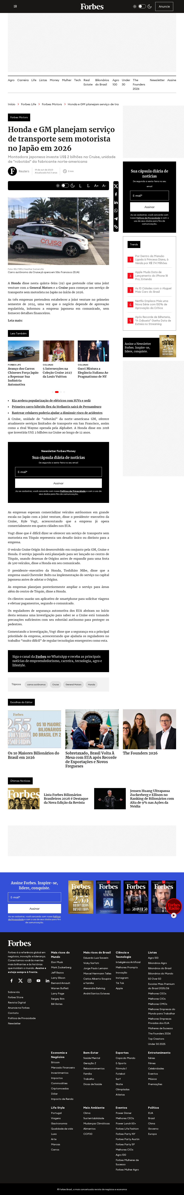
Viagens (56, 1118)
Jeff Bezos (57, 972)
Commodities (59, 1083)
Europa (152, 1134)
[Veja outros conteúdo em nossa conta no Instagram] (29, 980)
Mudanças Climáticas (96, 1123)
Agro (11, 80)
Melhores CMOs (157, 1004)
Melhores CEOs (157, 993)
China (151, 1123)
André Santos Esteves (96, 993)
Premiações (155, 1084)
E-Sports (121, 1063)
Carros (55, 1149)
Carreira (23, 80)
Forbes (41, 657)
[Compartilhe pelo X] (115, 186)
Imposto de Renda (62, 1099)
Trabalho (88, 1079)
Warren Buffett (59, 988)
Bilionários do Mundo (160, 973)
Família (87, 1073)
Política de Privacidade (73, 491)
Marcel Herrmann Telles (97, 973)
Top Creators (156, 1038)
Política (153, 1107)
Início (11, 104)
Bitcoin (55, 1062)
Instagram (122, 977)
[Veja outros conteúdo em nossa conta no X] (20, 980)
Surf (118, 1079)
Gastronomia (59, 1123)
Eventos (153, 1073)
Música (152, 1079)
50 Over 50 (154, 978)
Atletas (120, 1094)
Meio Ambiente (94, 1107)
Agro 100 (153, 957)
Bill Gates (57, 1004)
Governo (153, 1128)
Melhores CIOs (157, 998)
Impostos (57, 1078)
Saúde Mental (91, 1058)
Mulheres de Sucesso (160, 1028)
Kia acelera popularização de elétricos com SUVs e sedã (51, 400)
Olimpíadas (123, 1089)
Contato (13, 1013)
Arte (53, 1139)
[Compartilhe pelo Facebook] (115, 194)
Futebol (120, 1073)
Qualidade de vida (62, 1128)
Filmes (152, 1063)
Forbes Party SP (125, 1144)
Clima (86, 1113)
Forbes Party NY (125, 1134)
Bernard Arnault (60, 983)
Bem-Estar (90, 1052)
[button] (80, 185)
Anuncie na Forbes (19, 1007)
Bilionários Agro (157, 963)
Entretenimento (159, 1052)
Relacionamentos (94, 1068)
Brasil (151, 1118)
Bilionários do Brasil (159, 968)
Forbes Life (28, 104)
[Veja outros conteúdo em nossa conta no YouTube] (38, 980)
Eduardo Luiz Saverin (95, 957)
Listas (43, 80)
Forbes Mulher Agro (127, 1169)
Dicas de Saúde (92, 1084)
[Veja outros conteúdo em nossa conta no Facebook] (11, 980)
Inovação (121, 972)
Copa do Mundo (125, 1058)
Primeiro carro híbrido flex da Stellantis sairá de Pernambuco (56, 406)
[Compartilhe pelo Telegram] (115, 218)
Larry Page (57, 993)
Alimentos (89, 1128)
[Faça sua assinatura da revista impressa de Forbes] (80, 897)
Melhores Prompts (127, 967)
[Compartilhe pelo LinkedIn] (115, 202)
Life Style (58, 1107)
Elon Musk (57, 962)
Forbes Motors (52, 104)
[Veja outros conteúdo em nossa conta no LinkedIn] (47, 980)
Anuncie (164, 6)
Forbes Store (15, 997)
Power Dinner (124, 1113)
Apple (119, 988)
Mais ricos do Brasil (97, 952)
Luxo (54, 1134)
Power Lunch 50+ (126, 1123)
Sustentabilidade (93, 1118)
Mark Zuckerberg (61, 967)
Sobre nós (14, 992)
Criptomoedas (60, 1088)
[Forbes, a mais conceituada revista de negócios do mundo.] (27, 943)
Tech (77, 80)
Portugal (56, 1113)
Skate (119, 1084)
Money (54, 80)
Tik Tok (120, 983)
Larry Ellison (58, 977)
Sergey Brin (58, 998)
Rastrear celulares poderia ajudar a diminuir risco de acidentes (57, 413)
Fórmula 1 (121, 1068)
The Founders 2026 (139, 84)
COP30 (87, 1134)
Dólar (54, 1093)
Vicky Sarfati (91, 963)
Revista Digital (17, 1002)
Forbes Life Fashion (127, 1128)
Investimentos (59, 1072)
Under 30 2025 (156, 1044)
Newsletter (157, 80)
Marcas (55, 1144)
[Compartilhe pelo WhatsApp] (115, 210)
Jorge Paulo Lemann (95, 968)
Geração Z (89, 1063)
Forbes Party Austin (127, 1139)
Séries (151, 1058)
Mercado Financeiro (63, 1067)
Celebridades (156, 1068)
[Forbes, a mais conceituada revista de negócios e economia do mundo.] (92, 6)
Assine (171, 80)
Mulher (66, 80)
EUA (150, 1113)
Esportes (122, 1052)
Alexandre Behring (94, 988)
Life (33, 80)
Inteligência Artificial (128, 962)
